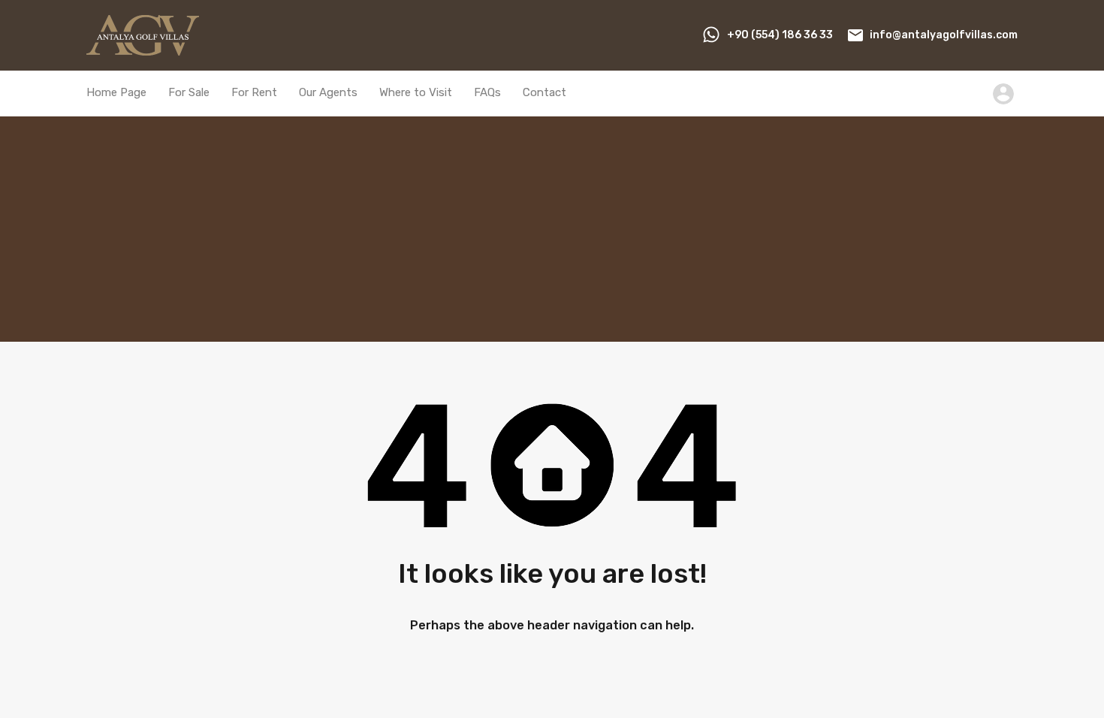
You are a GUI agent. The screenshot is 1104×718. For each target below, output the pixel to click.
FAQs (487, 92)
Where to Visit (415, 92)
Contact (544, 92)
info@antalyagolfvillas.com (944, 35)
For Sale (189, 92)
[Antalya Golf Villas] (142, 49)
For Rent (254, 92)
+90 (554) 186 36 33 (780, 35)
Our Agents (328, 92)
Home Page (116, 92)
